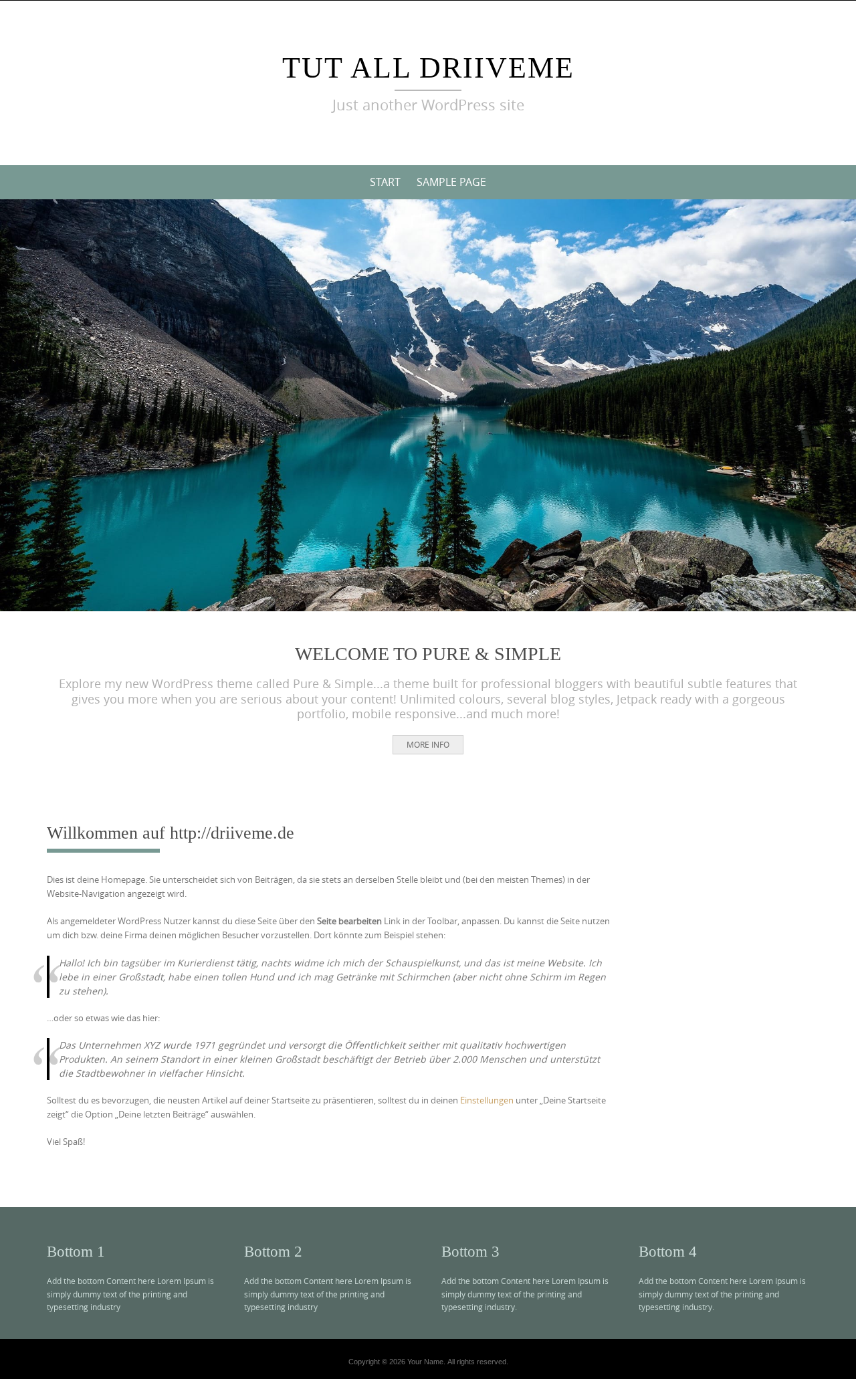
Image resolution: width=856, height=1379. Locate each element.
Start (385, 182)
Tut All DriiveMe (428, 67)
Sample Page (451, 182)
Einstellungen (487, 1100)
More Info (428, 744)
